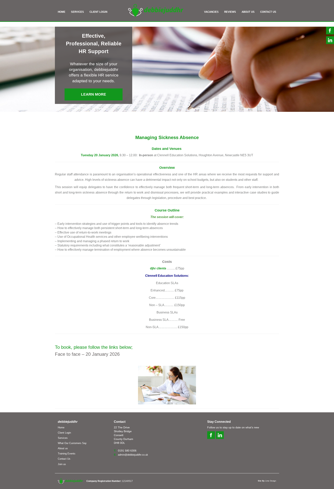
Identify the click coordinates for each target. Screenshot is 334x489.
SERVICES (77, 11)
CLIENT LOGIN (98, 11)
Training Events (66, 453)
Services (63, 437)
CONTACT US (268, 11)
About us (63, 448)
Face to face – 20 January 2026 (88, 354)
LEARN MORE (93, 94)
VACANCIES (211, 11)
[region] (167, 69)
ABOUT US (248, 11)
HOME (61, 11)
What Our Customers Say (72, 443)
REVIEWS (230, 11)
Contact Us (64, 458)
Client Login (64, 432)
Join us (62, 464)
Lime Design (267, 481)
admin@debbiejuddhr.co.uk (133, 454)
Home (61, 427)
